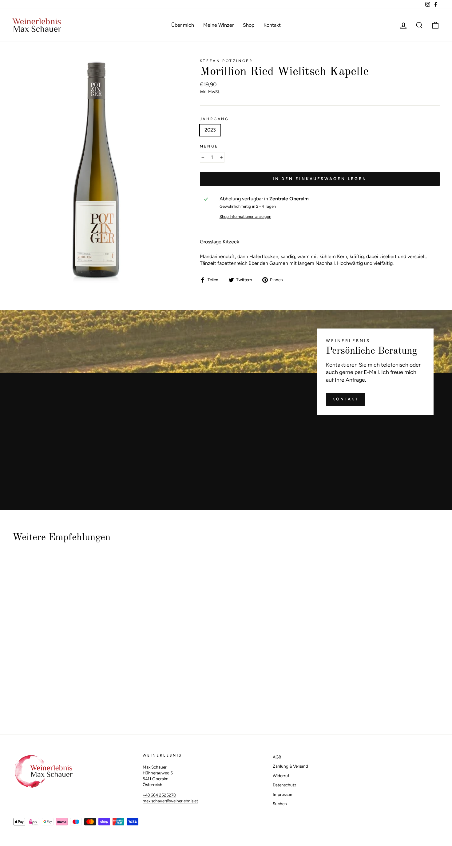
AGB (277, 756)
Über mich (182, 25)
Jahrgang (214, 119)
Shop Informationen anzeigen (245, 216)
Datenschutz (284, 784)
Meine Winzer (218, 25)
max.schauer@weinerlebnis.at (170, 800)
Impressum (283, 794)
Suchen (280, 803)
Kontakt (272, 25)
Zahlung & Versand (290, 766)
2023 (210, 130)
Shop (248, 25)
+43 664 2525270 (159, 795)
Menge (209, 146)
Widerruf (281, 775)
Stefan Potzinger (226, 61)
